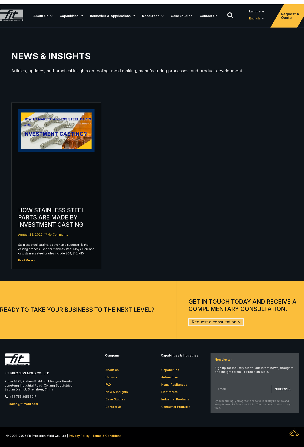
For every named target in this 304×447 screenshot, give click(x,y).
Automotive (169, 377)
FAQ (108, 384)
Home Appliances (174, 384)
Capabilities (69, 16)
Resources (150, 16)
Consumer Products (175, 406)
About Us (40, 16)
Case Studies (181, 16)
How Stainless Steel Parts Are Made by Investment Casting (51, 217)
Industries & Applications (110, 16)
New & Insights (116, 392)
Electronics (169, 392)
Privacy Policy (79, 435)
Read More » (26, 260)
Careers (111, 377)
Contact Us (208, 16)
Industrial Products (175, 399)
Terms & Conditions (107, 435)
